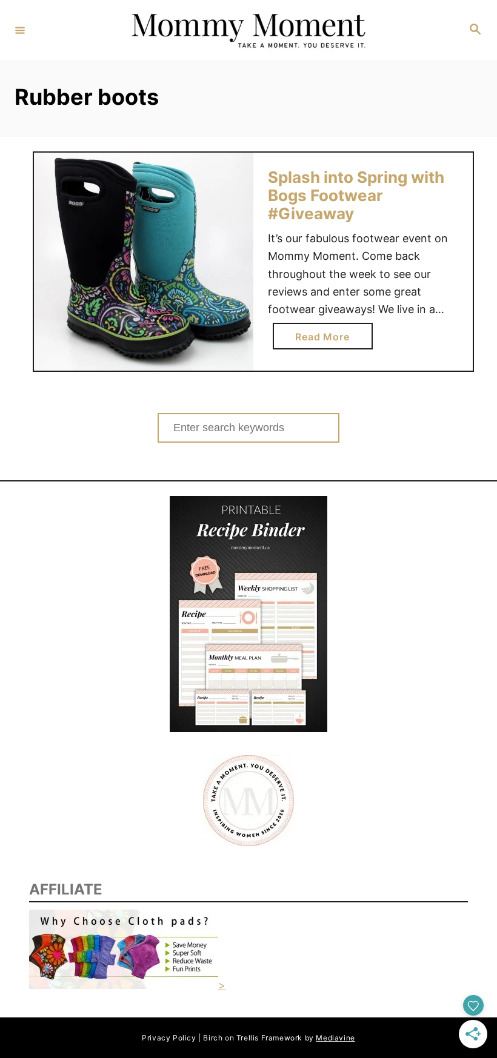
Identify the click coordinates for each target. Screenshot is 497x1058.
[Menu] (20, 29)
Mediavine (335, 1037)
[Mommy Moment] (246, 30)
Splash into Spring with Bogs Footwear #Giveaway (356, 195)
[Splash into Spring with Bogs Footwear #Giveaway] (143, 262)
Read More (326, 339)
